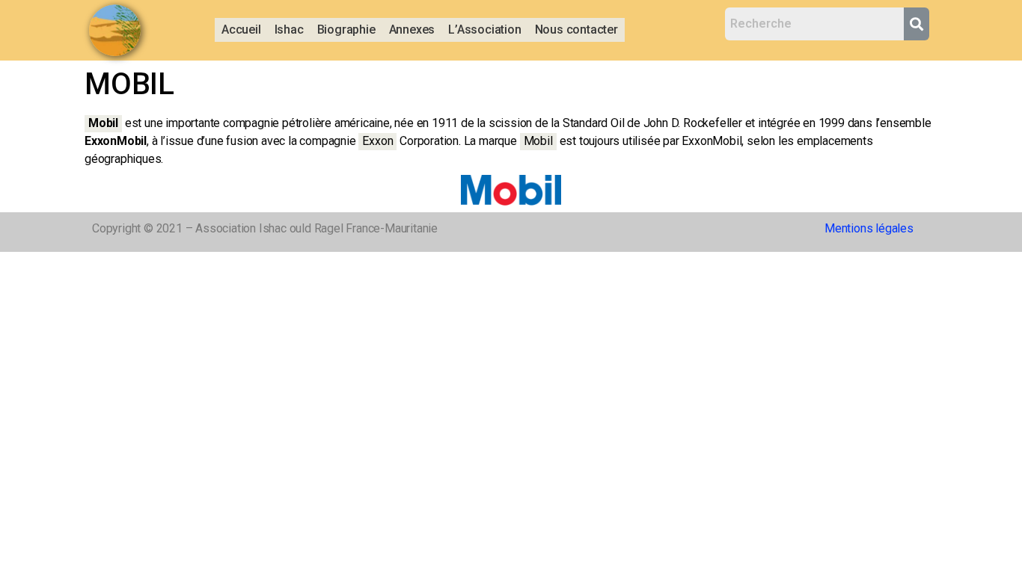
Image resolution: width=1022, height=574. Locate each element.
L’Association (484, 29)
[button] (289, 30)
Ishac (289, 29)
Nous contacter (576, 29)
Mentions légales (869, 228)
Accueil (241, 29)
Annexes (412, 29)
